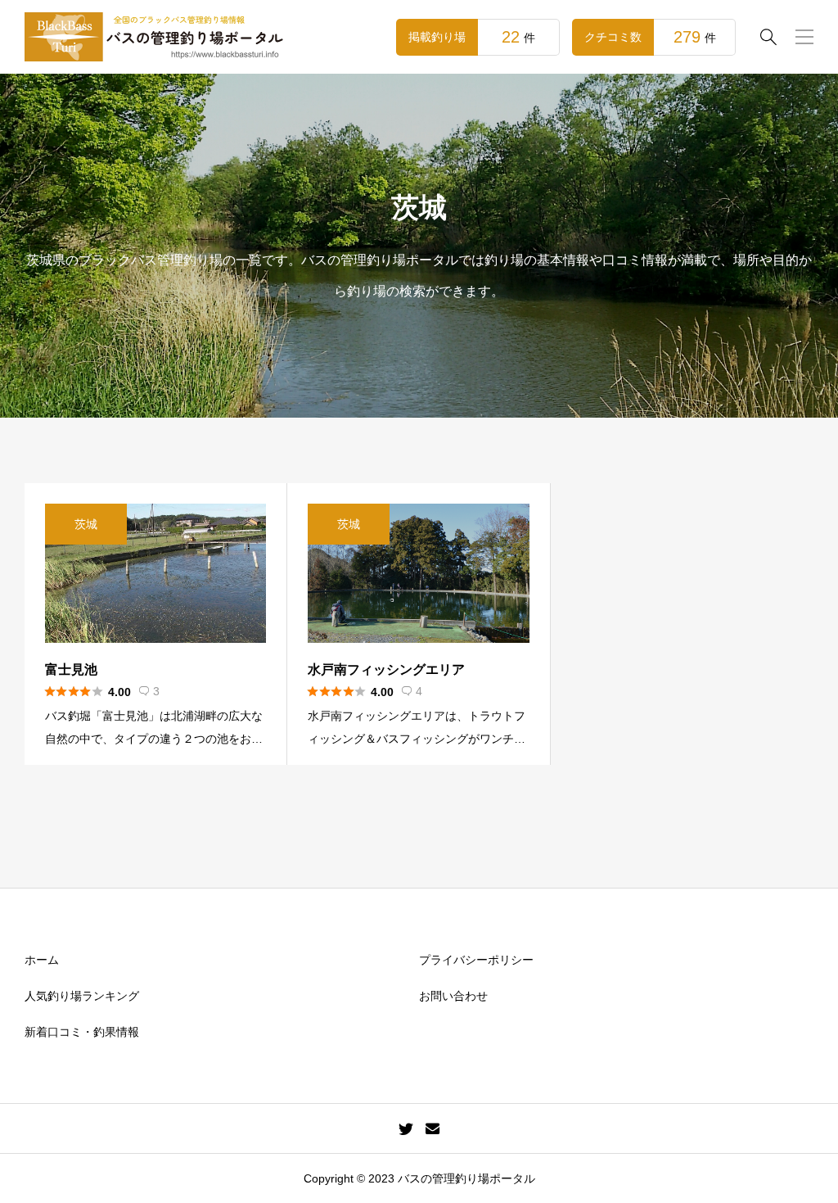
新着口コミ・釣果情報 (82, 1031)
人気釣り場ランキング (82, 995)
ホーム (42, 959)
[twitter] (406, 1128)
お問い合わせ (453, 995)
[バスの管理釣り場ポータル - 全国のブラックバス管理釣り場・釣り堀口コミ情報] (155, 36)
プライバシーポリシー (476, 959)
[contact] (432, 1128)
